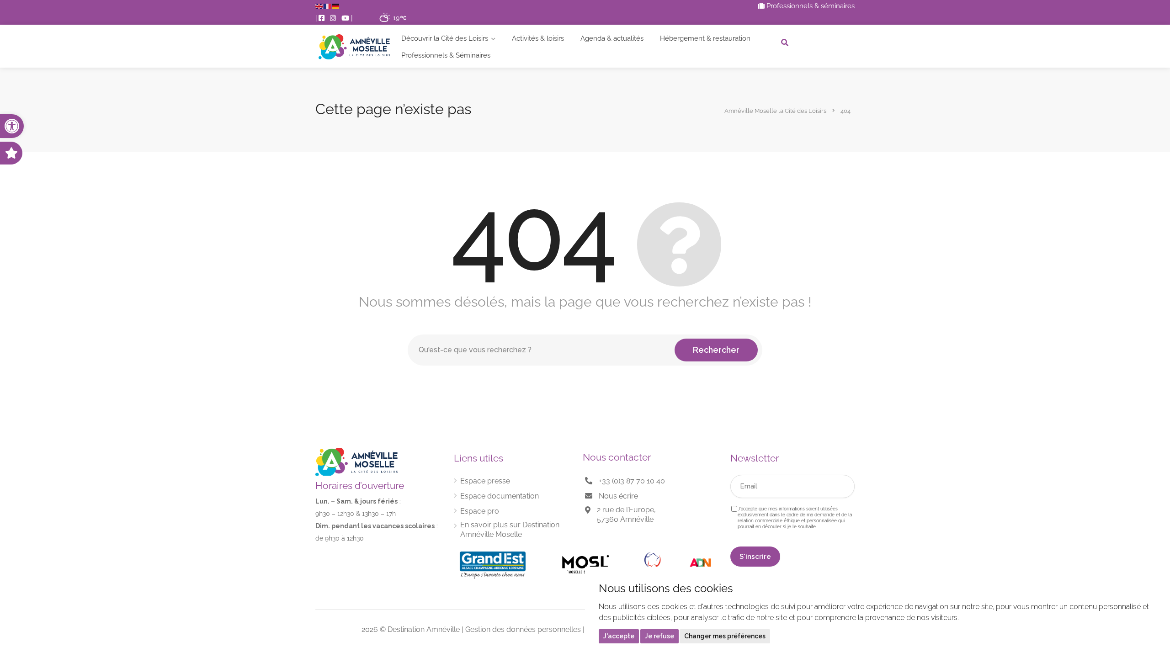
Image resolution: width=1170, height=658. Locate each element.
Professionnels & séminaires (810, 6)
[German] (336, 6)
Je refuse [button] (659, 636)
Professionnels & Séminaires (445, 55)
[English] (319, 6)
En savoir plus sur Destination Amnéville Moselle (509, 529)
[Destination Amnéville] (354, 46)
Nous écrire (618, 496)
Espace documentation (499, 496)
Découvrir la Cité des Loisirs (444, 38)
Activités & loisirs (538, 38)
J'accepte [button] (618, 636)
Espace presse (485, 481)
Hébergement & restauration (705, 38)
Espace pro (479, 511)
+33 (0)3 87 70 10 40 (632, 481)
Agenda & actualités (612, 38)
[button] (12, 126)
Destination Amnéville (424, 629)
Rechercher (716, 350)
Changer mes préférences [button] (725, 636)
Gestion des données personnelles (523, 629)
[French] (328, 6)
